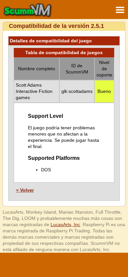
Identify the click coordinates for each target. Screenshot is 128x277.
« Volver (25, 190)
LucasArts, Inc (65, 224)
